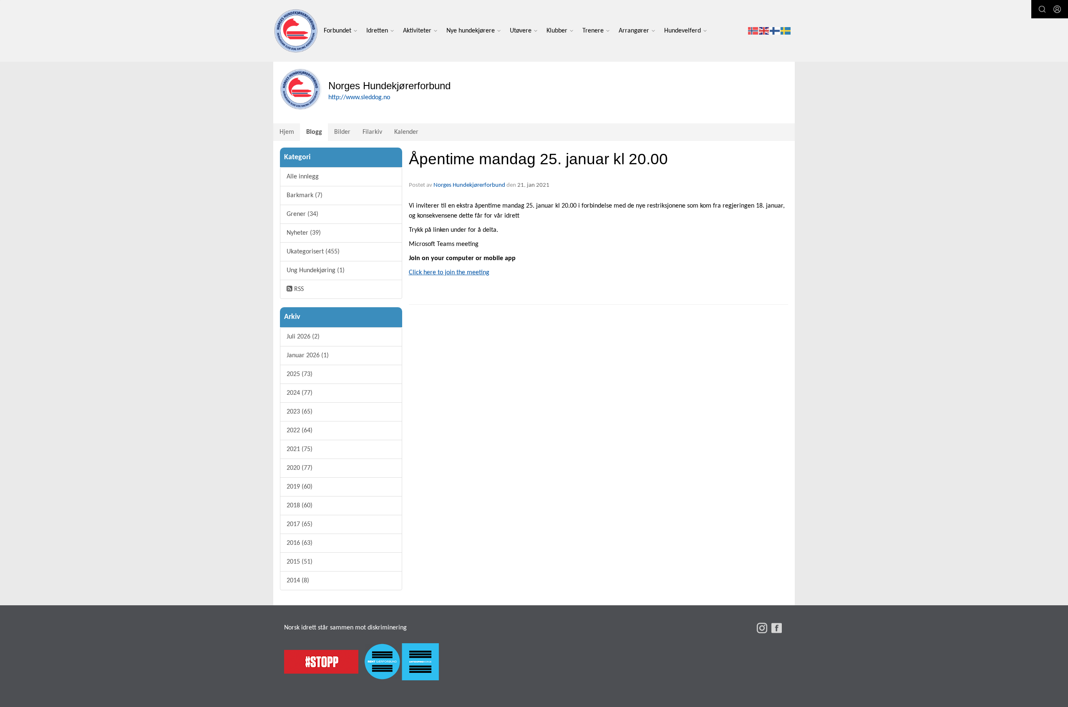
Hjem (287, 132)
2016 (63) (299, 543)
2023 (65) (299, 412)
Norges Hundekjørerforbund (469, 185)
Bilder (342, 132)
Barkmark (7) (304, 195)
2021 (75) (299, 449)
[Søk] (1042, 9)
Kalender (406, 132)
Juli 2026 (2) (303, 336)
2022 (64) (299, 430)
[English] (764, 31)
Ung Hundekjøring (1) (316, 270)
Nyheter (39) (304, 233)
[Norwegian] (753, 31)
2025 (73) (299, 374)
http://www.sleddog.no (359, 97)
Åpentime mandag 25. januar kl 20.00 (538, 159)
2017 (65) (299, 524)
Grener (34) (302, 214)
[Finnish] (775, 31)
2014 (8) (298, 580)
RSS (298, 289)
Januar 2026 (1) (308, 355)
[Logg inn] (1057, 9)
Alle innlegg (303, 176)
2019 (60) (299, 487)
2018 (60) (299, 505)
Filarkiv (372, 132)
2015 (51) (299, 562)
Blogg (314, 132)
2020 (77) (299, 468)
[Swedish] (786, 31)
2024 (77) (299, 393)
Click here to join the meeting (449, 272)
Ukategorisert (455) (313, 251)
